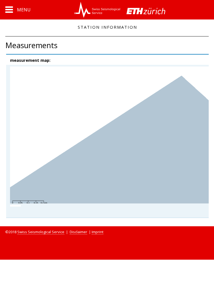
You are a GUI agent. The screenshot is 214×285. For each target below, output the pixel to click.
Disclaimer (78, 231)
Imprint (97, 231)
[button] (18, 10)
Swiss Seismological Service (40, 231)
